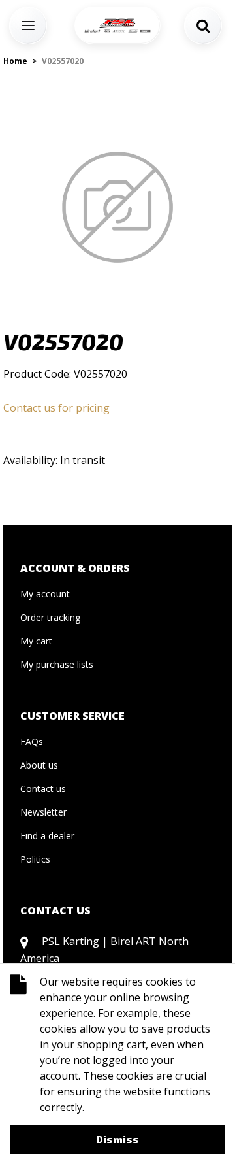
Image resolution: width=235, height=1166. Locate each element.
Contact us (43, 788)
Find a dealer (47, 835)
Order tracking (50, 617)
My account (45, 594)
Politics (35, 859)
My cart (36, 641)
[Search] (203, 25)
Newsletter (43, 812)
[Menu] (28, 25)
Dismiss (117, 1139)
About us (39, 765)
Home (15, 61)
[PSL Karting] (117, 25)
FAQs (31, 741)
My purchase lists (56, 664)
